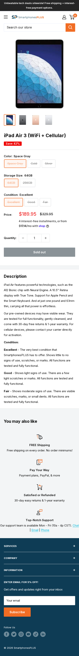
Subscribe (17, 612)
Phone (45, 530)
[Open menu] (6, 17)
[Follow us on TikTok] (35, 634)
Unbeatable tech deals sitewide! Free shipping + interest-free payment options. (39, 5)
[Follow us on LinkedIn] (43, 634)
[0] (72, 17)
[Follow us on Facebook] (6, 634)
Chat (76, 525)
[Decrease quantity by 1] (23, 238)
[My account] (64, 17)
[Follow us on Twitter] (13, 634)
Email (34, 530)
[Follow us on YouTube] (28, 634)
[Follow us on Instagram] (21, 634)
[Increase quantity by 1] (46, 238)
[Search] (70, 27)
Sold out (39, 252)
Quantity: (10, 238)
